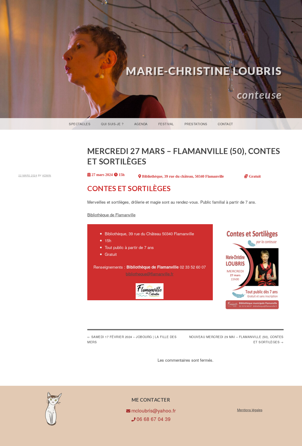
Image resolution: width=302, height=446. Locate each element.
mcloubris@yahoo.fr (153, 410)
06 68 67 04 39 (154, 418)
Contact (225, 124)
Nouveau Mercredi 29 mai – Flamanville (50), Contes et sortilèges (236, 339)
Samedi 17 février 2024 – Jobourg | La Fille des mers (131, 339)
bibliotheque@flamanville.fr (149, 274)
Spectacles (79, 124)
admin (46, 175)
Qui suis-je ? (112, 124)
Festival (166, 124)
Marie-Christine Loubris (204, 70)
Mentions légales (249, 409)
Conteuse (259, 94)
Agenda (141, 124)
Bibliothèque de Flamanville (111, 215)
